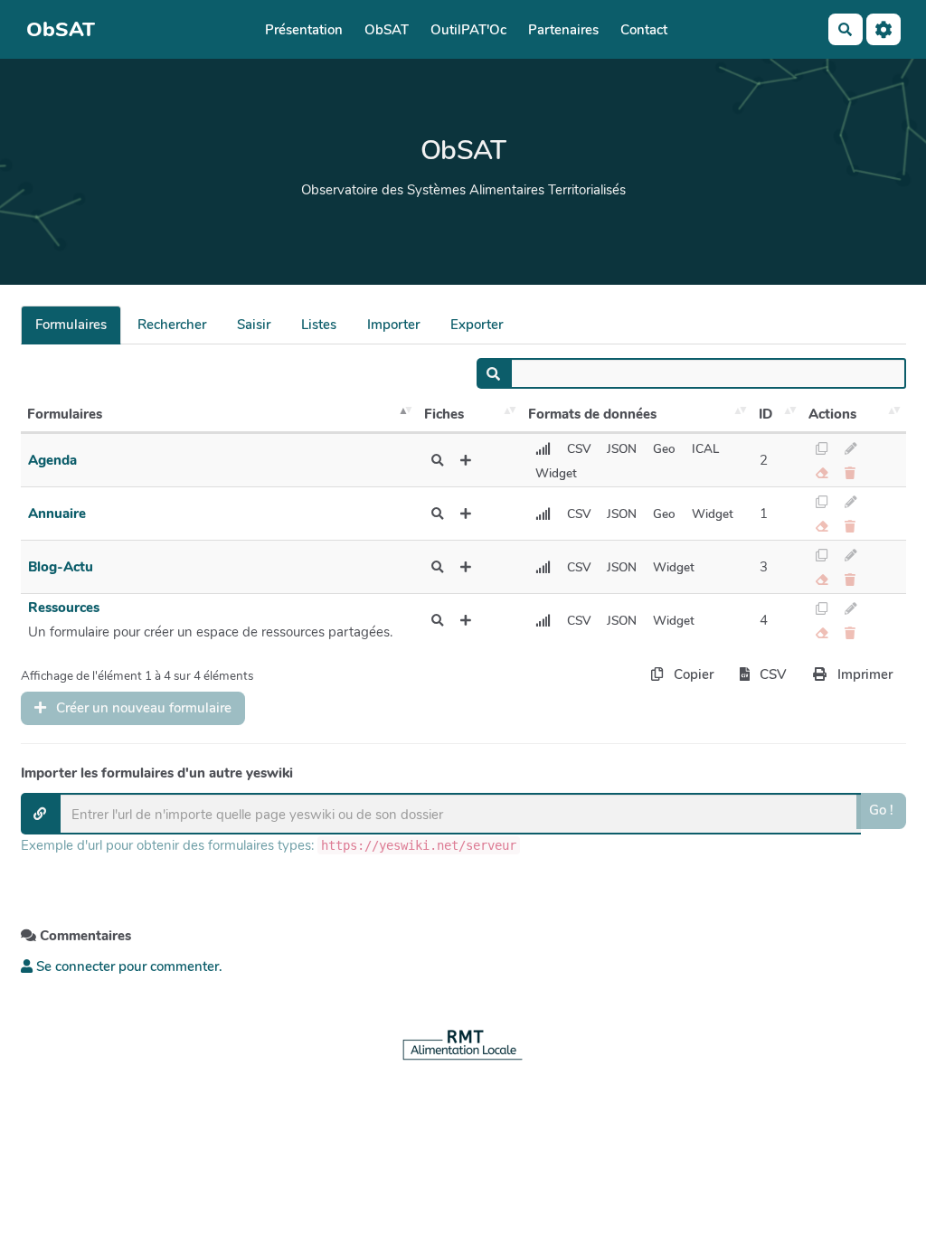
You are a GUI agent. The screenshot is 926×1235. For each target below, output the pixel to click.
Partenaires (563, 30)
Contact (643, 30)
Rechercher (171, 325)
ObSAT (386, 30)
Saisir (253, 325)
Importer (393, 325)
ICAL (705, 448)
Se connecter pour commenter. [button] (127, 966)
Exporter (476, 325)
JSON (622, 448)
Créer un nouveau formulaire (142, 708)
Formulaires (71, 325)
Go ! (881, 810)
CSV (579, 448)
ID (765, 414)
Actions (832, 414)
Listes (318, 325)
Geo (664, 448)
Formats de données (592, 414)
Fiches (444, 414)
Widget (556, 473)
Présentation (304, 30)
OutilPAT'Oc (468, 30)
